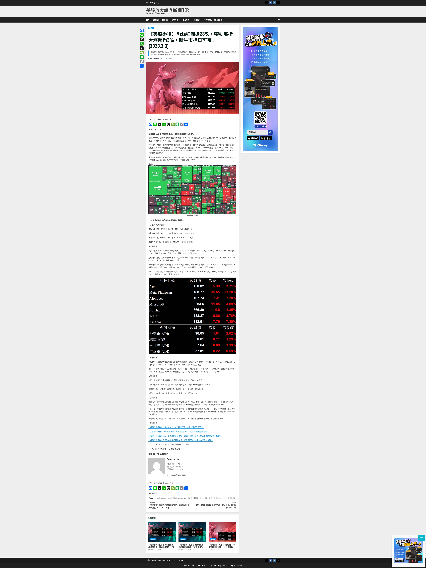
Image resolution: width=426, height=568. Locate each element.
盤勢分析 (165, 20)
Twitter (181, 560)
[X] (142, 39)
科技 (201, 498)
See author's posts (178, 475)
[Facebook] (142, 30)
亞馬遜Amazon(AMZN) (180, 498)
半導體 (196, 498)
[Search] (279, 20)
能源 (210, 498)
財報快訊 (197, 20)
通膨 (234, 498)
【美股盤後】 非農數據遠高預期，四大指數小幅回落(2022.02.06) (215, 505)
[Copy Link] (142, 61)
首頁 (147, 20)
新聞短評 (156, 20)
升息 (190, 498)
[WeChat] (142, 52)
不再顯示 (421, 538)
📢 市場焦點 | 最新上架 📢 (213, 20)
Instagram (171, 560)
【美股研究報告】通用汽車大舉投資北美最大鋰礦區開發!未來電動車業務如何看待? (180, 440)
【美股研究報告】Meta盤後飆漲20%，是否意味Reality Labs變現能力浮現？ (178, 431)
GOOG (156, 498)
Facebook (162, 560)
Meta (169, 498)
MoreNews (226, 565)
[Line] (142, 35)
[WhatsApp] (142, 44)
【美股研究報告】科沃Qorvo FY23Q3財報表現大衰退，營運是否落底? (176, 427)
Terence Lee (154, 58)
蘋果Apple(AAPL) (219, 498)
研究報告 (175, 20)
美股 (206, 498)
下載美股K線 (151, 560)
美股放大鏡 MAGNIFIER (167, 10)
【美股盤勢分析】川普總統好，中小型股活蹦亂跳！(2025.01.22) (222, 532)
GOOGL (163, 498)
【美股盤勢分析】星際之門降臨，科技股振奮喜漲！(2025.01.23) (192, 532)
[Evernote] (142, 57)
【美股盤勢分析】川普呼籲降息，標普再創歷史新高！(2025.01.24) (162, 532)
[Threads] (142, 48)
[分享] (142, 66)
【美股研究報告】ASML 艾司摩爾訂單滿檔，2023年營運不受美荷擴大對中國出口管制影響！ (185, 436)
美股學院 (186, 20)
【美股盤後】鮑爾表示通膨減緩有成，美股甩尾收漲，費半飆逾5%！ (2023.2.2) (169, 505)
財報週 (229, 498)
